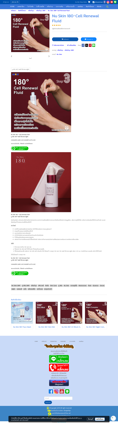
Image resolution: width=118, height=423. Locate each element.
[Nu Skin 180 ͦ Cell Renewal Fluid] (30, 33)
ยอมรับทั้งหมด (99, 419)
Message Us (89, 39)
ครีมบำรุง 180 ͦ (69, 50)
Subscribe (48, 402)
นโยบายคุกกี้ (25, 420)
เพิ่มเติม (99, 6)
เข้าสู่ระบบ (6, 2)
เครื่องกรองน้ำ (70, 6)
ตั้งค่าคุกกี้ (90, 419)
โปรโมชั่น (30, 6)
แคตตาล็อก (20, 6)
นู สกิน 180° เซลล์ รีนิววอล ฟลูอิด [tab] (20, 69)
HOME (12, 6)
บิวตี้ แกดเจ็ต (40, 6)
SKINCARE (63, 341)
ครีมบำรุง (50, 6)
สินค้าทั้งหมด (90, 6)
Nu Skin (59, 54)
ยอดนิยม (80, 6)
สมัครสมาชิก (15, 2)
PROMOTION (53, 341)
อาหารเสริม (59, 6)
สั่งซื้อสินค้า (66, 39)
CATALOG (44, 341)
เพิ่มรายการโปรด (58, 45)
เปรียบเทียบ (72, 45)
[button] (107, 6)
